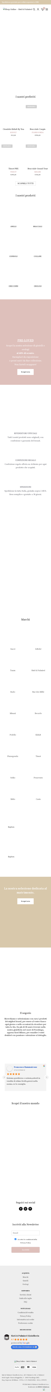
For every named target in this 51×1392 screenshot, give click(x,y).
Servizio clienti (25, 1295)
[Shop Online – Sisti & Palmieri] (17, 9)
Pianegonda (38, 132)
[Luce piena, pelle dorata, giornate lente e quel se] (14, 1169)
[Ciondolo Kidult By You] (13, 113)
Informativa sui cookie (25, 1320)
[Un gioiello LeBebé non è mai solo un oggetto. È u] (14, 1143)
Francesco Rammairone (25, 1067)
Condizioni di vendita (25, 1312)
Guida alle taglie (25, 1298)
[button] (25, 32)
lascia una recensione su (23, 1347)
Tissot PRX (13, 168)
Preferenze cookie (25, 1323)
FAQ (25, 1302)
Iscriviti (25, 1250)
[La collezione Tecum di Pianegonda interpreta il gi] (14, 1130)
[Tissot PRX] (13, 153)
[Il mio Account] (38, 9)
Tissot (13, 172)
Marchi (25, 1277)
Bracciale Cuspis (37, 129)
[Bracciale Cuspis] (37, 113)
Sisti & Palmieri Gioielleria (25, 1335)
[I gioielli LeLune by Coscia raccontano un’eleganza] (14, 1156)
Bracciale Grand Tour (38, 168)
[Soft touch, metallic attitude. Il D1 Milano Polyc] (14, 1117)
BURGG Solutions (43, 1387)
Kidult (13, 132)
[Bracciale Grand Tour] (37, 153)
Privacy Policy (25, 1243)
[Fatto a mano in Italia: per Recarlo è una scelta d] (14, 1183)
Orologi (25, 1284)
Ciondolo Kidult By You (13, 129)
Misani (37, 172)
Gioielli (25, 1281)
